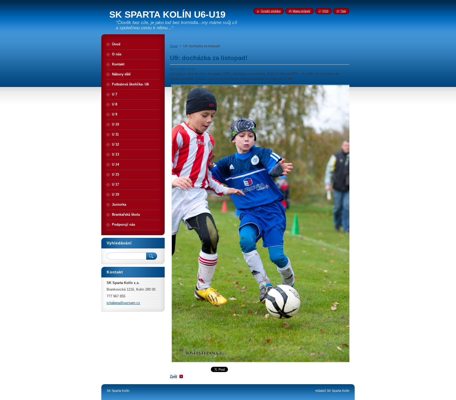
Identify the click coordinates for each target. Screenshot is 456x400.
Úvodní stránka (271, 11)
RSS (325, 11)
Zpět (173, 376)
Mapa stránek (301, 11)
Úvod (174, 46)
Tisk (343, 11)
